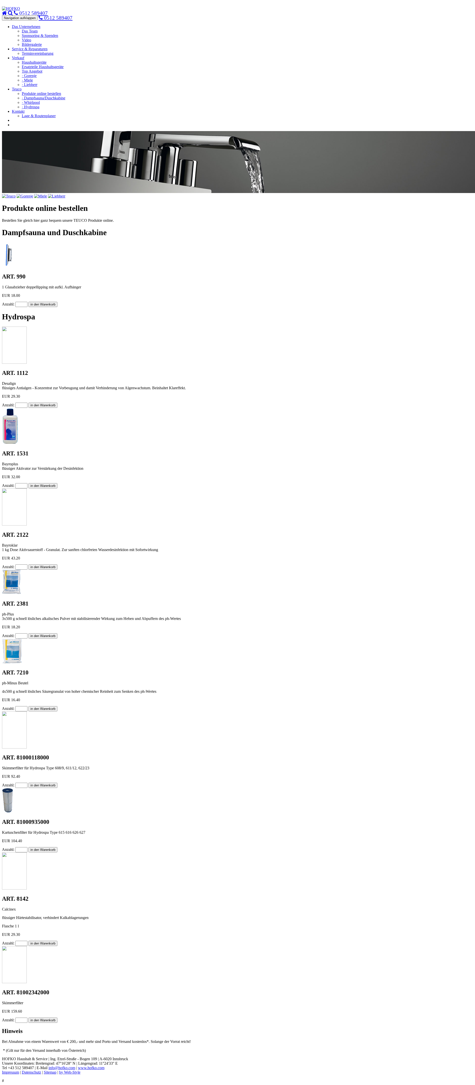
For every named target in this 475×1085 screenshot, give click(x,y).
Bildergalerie (32, 44)
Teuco (17, 89)
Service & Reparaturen (30, 49)
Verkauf (18, 58)
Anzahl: (8, 304)
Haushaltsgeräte (34, 62)
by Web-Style (69, 1072)
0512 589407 (57, 18)
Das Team (30, 31)
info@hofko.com (61, 1068)
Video (26, 40)
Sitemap (50, 1072)
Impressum (10, 1072)
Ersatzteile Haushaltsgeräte (43, 67)
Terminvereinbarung (37, 53)
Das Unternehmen (26, 27)
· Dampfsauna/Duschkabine (43, 98)
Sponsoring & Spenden (40, 35)
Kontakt (18, 111)
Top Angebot (32, 71)
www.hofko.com (91, 1068)
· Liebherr (29, 85)
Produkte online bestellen (41, 93)
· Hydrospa (30, 107)
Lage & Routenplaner (39, 116)
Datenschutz (31, 1072)
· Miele (27, 80)
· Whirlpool (31, 102)
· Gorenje (29, 76)
